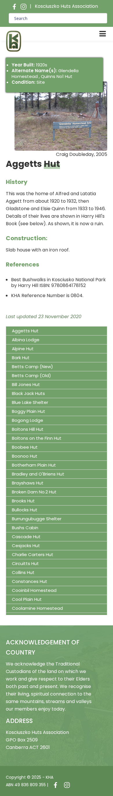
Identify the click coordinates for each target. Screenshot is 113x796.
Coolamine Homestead (37, 608)
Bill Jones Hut (26, 384)
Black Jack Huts (28, 393)
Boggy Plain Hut (28, 411)
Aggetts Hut (25, 331)
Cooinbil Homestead (34, 590)
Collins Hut (23, 572)
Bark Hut (21, 358)
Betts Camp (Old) (31, 375)
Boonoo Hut (24, 456)
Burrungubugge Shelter (36, 519)
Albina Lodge (25, 340)
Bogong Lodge (27, 420)
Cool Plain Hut (27, 599)
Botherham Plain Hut (34, 465)
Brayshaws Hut (27, 483)
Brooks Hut (23, 501)
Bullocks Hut (24, 510)
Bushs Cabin (25, 528)
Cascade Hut (26, 537)
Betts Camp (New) (32, 366)
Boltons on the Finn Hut (36, 438)
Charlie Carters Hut (32, 554)
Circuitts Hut (25, 563)
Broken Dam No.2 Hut (34, 492)
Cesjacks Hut (26, 546)
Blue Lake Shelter (30, 402)
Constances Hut (29, 581)
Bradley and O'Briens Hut (38, 474)
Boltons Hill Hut (27, 429)
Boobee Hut (25, 447)
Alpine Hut (23, 349)
